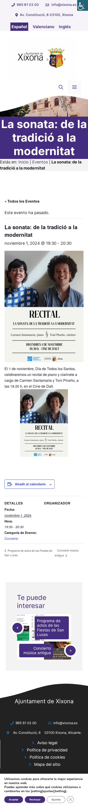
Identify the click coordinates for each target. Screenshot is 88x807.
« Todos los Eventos (22, 201)
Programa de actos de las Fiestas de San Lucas (50, 628)
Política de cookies (47, 757)
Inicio (24, 162)
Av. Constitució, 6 (27, 732)
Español (19, 26)
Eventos (40, 162)
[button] (61, 87)
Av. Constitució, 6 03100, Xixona (46, 15)
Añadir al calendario (30, 484)
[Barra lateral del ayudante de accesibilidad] (82, 5)
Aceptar (14, 799)
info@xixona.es (63, 4)
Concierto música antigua (37, 650)
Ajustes (56, 799)
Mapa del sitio (47, 764)
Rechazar (35, 799)
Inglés (65, 26)
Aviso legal (47, 742)
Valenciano (43, 26)
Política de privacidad (47, 750)
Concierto (11, 538)
